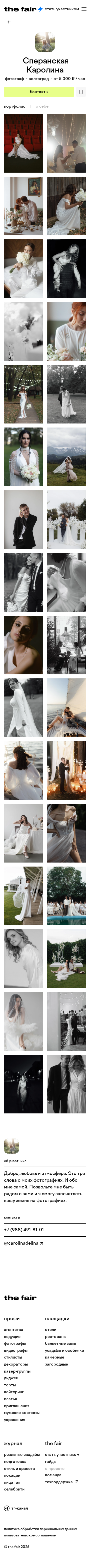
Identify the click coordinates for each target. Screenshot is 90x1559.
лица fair (12, 1482)
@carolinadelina (21, 1243)
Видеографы (16, 1350)
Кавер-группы (17, 1371)
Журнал (13, 1443)
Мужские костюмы (22, 1412)
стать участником (62, 1454)
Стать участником (62, 9)
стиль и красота (19, 1468)
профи (12, 1318)
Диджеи (11, 1378)
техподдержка (59, 1481)
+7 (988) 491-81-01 (24, 1230)
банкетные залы (60, 1343)
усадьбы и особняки (64, 1350)
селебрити (14, 1489)
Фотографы (15, 1343)
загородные (56, 1364)
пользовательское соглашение (30, 1535)
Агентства (13, 1329)
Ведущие (12, 1336)
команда (53, 1474)
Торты (10, 1385)
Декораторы (16, 1364)
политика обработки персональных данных (40, 1529)
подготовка (15, 1461)
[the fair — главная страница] (20, 9)
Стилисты (13, 1357)
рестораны (55, 1336)
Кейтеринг (14, 1391)
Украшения (14, 1419)
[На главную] (20, 1297)
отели (50, 1329)
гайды (50, 1461)
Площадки (57, 1318)
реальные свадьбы (22, 1454)
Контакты (39, 91)
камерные (54, 1357)
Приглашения (17, 1405)
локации (12, 1475)
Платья (10, 1398)
